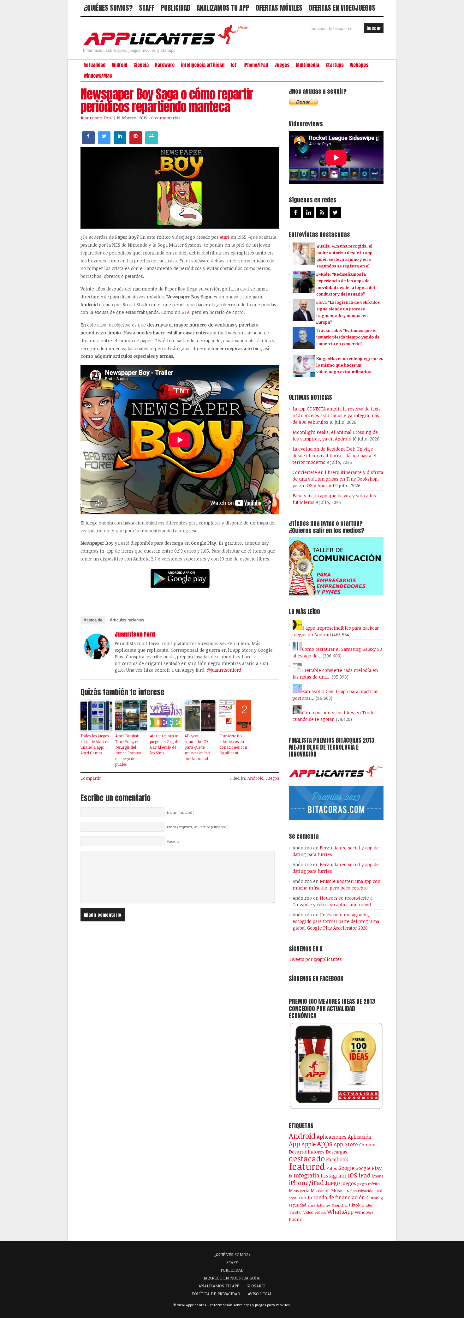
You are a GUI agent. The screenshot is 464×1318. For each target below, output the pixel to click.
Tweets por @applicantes (315, 959)
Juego (332, 1183)
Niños (352, 1190)
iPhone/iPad (255, 65)
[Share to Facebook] (88, 142)
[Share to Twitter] (104, 142)
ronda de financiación (339, 1197)
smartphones (318, 1205)
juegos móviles (368, 1183)
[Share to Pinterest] (135, 142)
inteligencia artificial (202, 65)
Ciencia (141, 65)
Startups (334, 65)
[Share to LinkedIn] (120, 142)
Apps (324, 1143)
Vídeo (308, 1212)
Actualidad (94, 65)
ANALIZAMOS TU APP (223, 8)
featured (307, 1166)
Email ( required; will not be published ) (198, 827)
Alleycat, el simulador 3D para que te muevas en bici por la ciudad (197, 747)
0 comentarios (166, 118)
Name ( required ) (180, 812)
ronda (305, 1197)
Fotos (331, 1168)
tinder (367, 1205)
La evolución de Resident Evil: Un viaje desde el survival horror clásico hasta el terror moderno (335, 455)
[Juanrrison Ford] (97, 657)
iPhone (377, 1175)
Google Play (368, 1168)
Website (173, 841)
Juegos (281, 65)
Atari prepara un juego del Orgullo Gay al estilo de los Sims (165, 744)
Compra (367, 1144)
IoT (234, 65)
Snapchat (340, 1205)
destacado (307, 1158)
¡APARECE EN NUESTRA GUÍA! (232, 1278)
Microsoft (320, 1190)
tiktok (354, 1205)
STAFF (146, 8)
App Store (346, 1144)
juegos (348, 1183)
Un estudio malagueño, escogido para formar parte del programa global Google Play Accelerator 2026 (336, 921)
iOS (352, 1175)
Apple (308, 1144)
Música (338, 1190)
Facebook (337, 1159)
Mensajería (299, 1190)
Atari (225, 237)
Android (119, 65)
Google (346, 1168)
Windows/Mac (98, 75)
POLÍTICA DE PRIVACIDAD (216, 1294)
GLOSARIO (256, 1286)
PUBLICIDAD (175, 8)
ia (290, 1176)
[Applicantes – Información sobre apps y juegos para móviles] (167, 44)
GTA (185, 312)
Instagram (334, 1175)
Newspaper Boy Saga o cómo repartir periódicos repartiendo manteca (166, 100)
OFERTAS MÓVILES (279, 8)
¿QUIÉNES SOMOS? (108, 8)
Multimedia (307, 65)
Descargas (336, 1152)
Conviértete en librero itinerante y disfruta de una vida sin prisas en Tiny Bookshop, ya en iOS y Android (338, 478)
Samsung (374, 1198)
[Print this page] (151, 142)
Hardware (165, 65)
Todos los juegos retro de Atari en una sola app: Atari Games (95, 744)
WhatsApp (340, 1211)
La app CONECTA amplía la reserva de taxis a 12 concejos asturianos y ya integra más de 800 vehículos (337, 415)
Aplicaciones (332, 1136)
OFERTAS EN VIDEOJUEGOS (342, 8)
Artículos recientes (127, 620)
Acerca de (93, 620)
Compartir (90, 778)
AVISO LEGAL (260, 1294)
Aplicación (360, 1136)
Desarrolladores (306, 1151)
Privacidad (367, 1190)
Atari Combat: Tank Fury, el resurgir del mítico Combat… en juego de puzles (130, 750)
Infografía (306, 1175)
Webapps (359, 65)
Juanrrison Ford (96, 118)
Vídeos (320, 1212)
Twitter (295, 1212)
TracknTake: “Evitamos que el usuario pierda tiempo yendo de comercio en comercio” (348, 336)
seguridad (297, 1204)
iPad (365, 1175)
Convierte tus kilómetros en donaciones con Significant (233, 744)
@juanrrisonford (224, 670)
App (294, 1144)
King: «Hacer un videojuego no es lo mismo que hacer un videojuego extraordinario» (349, 365)
